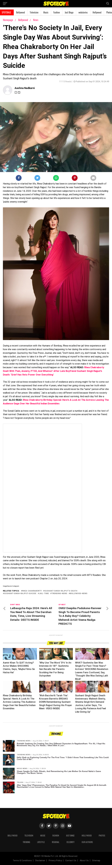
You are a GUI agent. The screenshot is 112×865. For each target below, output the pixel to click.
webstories (83, 12)
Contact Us (70, 860)
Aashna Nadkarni (25, 88)
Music (45, 12)
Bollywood (20, 12)
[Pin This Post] (75, 178)
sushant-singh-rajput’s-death (60, 591)
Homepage (8, 20)
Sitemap (96, 860)
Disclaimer (40, 860)
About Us (84, 860)
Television (34, 12)
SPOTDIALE (6, 12)
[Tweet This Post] (37, 178)
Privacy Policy (55, 860)
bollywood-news (78, 594)
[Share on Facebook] (19, 178)
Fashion (56, 12)
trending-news (59, 594)
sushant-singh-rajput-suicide (20, 594)
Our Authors (87, 842)
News (35, 20)
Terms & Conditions (22, 860)
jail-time (44, 594)
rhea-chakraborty (32, 591)
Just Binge (69, 12)
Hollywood (97, 12)
